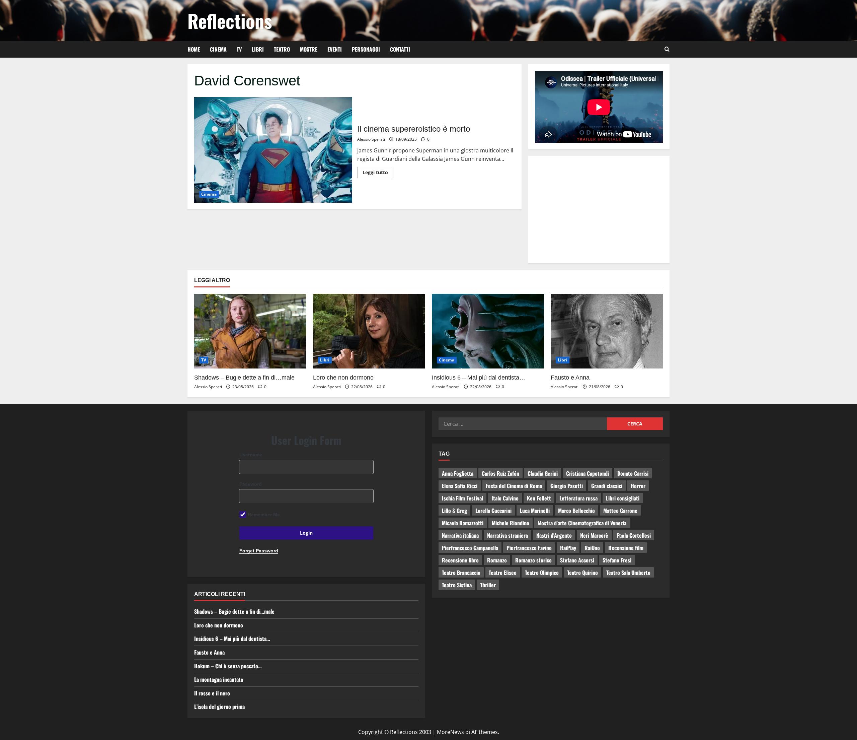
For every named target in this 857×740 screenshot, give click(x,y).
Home (193, 49)
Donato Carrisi (632, 473)
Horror (638, 486)
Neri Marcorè (594, 535)
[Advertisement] (599, 210)
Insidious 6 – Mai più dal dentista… (478, 377)
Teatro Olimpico (542, 572)
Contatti (400, 49)
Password (250, 484)
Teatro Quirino (582, 572)
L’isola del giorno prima (219, 706)
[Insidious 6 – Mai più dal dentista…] (488, 331)
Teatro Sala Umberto (628, 572)
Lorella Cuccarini (493, 511)
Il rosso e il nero (212, 693)
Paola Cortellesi (634, 535)
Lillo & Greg (454, 511)
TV (239, 49)
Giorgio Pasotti (566, 486)
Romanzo (497, 560)
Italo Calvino (505, 498)
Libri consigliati (622, 498)
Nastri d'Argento (554, 535)
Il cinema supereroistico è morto (273, 149)
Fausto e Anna (570, 377)
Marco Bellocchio (576, 511)
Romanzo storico (533, 560)
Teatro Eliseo (503, 572)
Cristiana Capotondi (587, 473)
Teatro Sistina (457, 585)
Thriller (488, 585)
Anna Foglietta (457, 473)
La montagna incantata (218, 679)
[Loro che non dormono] (369, 331)
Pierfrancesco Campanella (470, 548)
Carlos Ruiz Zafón (500, 473)
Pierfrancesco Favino (529, 548)
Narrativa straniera (507, 535)
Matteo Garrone (620, 511)
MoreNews (450, 732)
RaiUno (592, 548)
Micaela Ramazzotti (462, 523)
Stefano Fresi (617, 560)
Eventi (334, 49)
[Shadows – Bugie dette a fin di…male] (250, 331)
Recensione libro (460, 560)
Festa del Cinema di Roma (514, 486)
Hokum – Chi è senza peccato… (228, 666)
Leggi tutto (378, 171)
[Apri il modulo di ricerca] (667, 49)
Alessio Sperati (371, 139)
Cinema (218, 49)
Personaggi (366, 49)
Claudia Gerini (543, 473)
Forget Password (258, 550)
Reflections (229, 20)
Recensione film (625, 548)
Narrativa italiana (460, 535)
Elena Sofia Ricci (459, 486)
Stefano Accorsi (577, 560)
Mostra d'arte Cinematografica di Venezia (582, 523)
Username (250, 454)
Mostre (308, 49)
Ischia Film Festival (462, 498)
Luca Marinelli (535, 511)
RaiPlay (568, 548)
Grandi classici (606, 486)
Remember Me (264, 514)
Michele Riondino (510, 523)
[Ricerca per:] (523, 423)
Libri (258, 49)
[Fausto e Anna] (607, 331)
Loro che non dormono (343, 377)
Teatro (282, 49)
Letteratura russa (578, 498)
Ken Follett (539, 498)
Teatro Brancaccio (461, 572)
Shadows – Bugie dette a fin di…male (244, 377)
